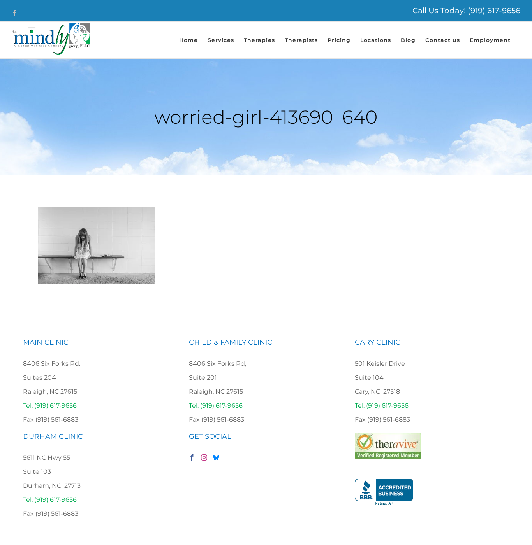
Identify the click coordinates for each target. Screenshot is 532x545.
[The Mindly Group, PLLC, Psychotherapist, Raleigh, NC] (384, 492)
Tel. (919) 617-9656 (50, 405)
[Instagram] (204, 457)
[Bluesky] (216, 457)
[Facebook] (192, 457)
